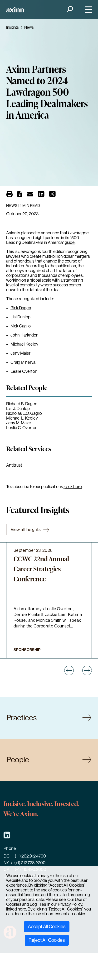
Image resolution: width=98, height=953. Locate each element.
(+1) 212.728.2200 (29, 862)
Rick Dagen (20, 307)
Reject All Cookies (47, 940)
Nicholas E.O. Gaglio (24, 413)
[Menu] (87, 9)
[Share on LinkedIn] (41, 195)
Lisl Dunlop (20, 317)
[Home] (15, 9)
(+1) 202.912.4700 (30, 856)
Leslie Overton (23, 371)
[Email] (30, 195)
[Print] (9, 194)
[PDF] (19, 195)
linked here (16, 909)
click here (73, 486)
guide (70, 242)
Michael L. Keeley (22, 418)
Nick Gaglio (20, 326)
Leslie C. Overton (22, 427)
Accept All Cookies (47, 926)
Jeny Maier (20, 353)
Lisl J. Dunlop (18, 408)
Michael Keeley (24, 344)
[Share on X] (52, 195)
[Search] (69, 9)
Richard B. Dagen (21, 403)
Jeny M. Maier (18, 423)
